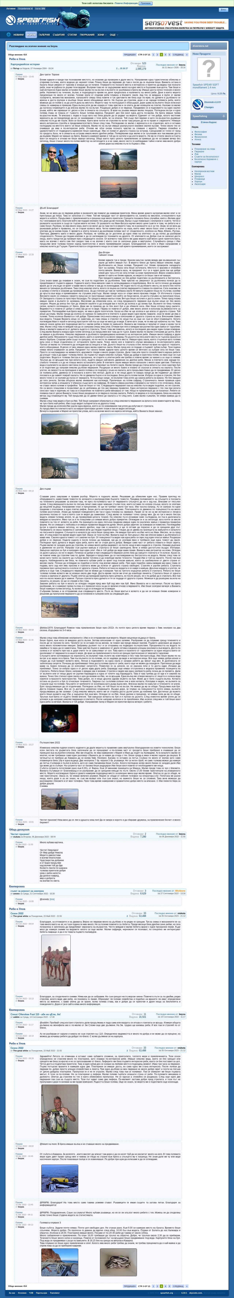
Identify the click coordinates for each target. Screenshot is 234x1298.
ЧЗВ (31, 1293)
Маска (198, 174)
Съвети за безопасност (207, 156)
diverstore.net (200, 46)
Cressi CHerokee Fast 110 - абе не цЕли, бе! (36, 1014)
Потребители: (25, 8)
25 (121, 68)
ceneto (16, 894)
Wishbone (180, 891)
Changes (209, 107)
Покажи (19, 74)
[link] (52, 899)
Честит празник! (20, 834)
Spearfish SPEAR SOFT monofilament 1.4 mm (206, 86)
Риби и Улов (17, 58)
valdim (16, 1017)
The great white (20, 916)
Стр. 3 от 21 (144, 55)
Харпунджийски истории (25, 64)
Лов (196, 154)
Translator (55, 1293)
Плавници (200, 179)
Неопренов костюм (204, 171)
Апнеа (198, 139)
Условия (22, 1293)
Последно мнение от (167, 65)
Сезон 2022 (17, 913)
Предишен (130, 55)
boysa (54, 46)
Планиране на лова (205, 149)
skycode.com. (196, 1293)
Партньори (41, 1293)
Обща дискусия (19, 829)
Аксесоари (200, 184)
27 (127, 68)
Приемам (145, 3)
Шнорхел (199, 176)
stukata (16, 837)
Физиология (201, 137)
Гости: (40, 8)
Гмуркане (199, 151)
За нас (12, 1293)
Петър (16, 68)
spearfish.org (166, 1293)
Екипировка (16, 886)
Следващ (178, 55)
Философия (201, 132)
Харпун (198, 181)
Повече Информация (126, 3)
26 (124, 68)
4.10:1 (184, 1293)
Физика (198, 134)
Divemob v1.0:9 (212, 102)
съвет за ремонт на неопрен (27, 891)
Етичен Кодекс (209, 122)
